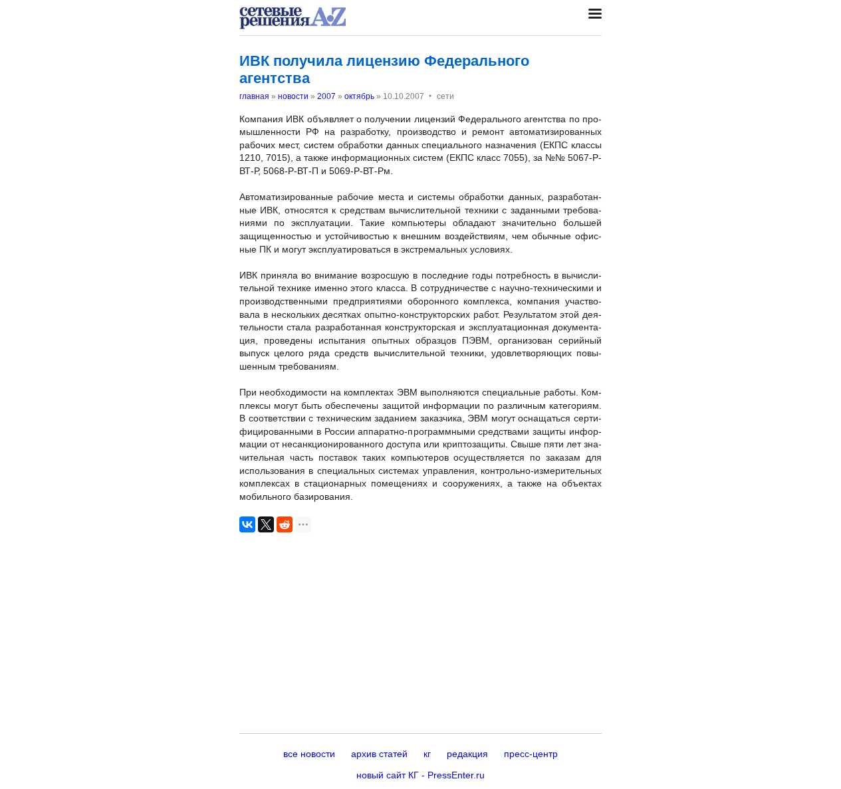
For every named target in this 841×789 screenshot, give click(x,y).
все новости (309, 753)
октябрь (359, 96)
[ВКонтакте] (247, 524)
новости (293, 96)
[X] (266, 524)
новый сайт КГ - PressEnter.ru (420, 775)
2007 (326, 96)
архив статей (379, 753)
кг (427, 753)
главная (254, 96)
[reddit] (285, 524)
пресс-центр (531, 753)
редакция (467, 753)
